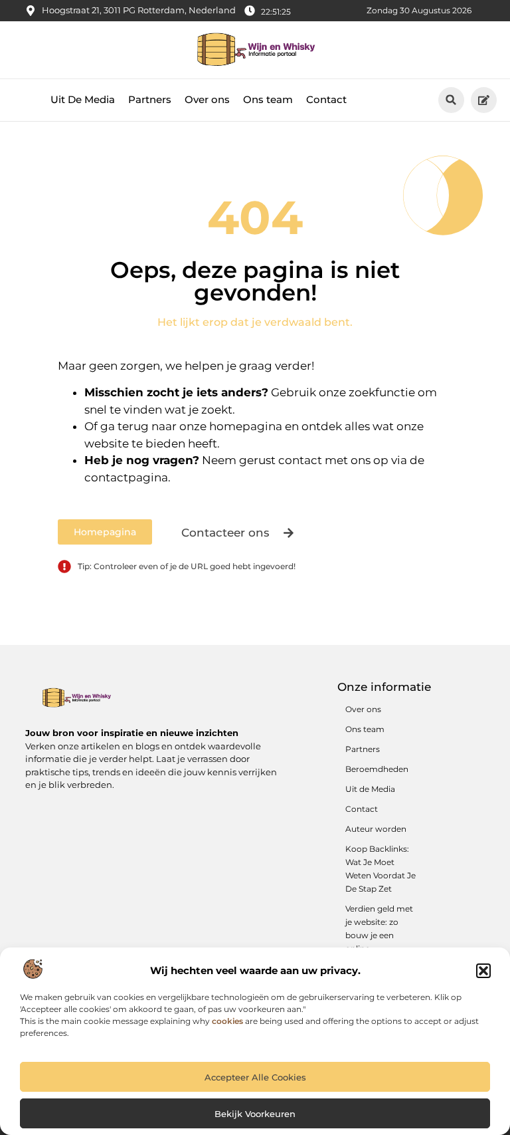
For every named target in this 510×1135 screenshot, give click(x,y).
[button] (483, 970)
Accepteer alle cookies (255, 1077)
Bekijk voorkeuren (255, 1113)
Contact (326, 99)
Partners (149, 99)
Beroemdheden (376, 769)
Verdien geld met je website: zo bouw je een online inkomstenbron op (379, 942)
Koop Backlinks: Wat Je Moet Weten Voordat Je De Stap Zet (380, 869)
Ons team (268, 99)
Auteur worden (375, 829)
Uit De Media (82, 99)
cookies (227, 1021)
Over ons (207, 99)
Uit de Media (370, 789)
